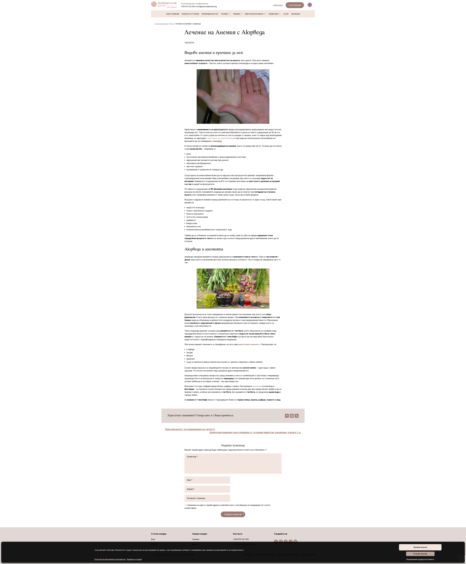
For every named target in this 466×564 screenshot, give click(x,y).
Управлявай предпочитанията (420, 559)
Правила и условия (134, 559)
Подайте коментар (233, 514)
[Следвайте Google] (292, 416)
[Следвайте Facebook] (287, 416)
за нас (286, 14)
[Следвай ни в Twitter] (290, 542)
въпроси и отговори (190, 14)
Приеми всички (420, 547)
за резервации (295, 5)
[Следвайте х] (297, 416)
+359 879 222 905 (188, 6)
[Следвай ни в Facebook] (276, 542)
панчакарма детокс (210, 14)
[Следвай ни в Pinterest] (286, 542)
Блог (153, 539)
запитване (278, 5)
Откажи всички (420, 554)
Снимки (195, 539)
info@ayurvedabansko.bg (206, 6)
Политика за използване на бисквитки (109, 559)
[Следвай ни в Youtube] (295, 542)
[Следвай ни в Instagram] (281, 542)
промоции (295, 14)
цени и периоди (172, 14)
